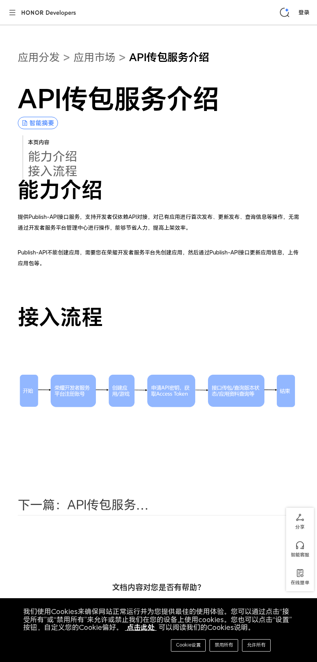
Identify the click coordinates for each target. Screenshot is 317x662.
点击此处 (141, 627)
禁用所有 (224, 645)
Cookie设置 (188, 645)
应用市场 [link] (94, 57)
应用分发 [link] (39, 57)
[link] (169, 63)
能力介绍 (52, 156)
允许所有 (256, 645)
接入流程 (52, 171)
